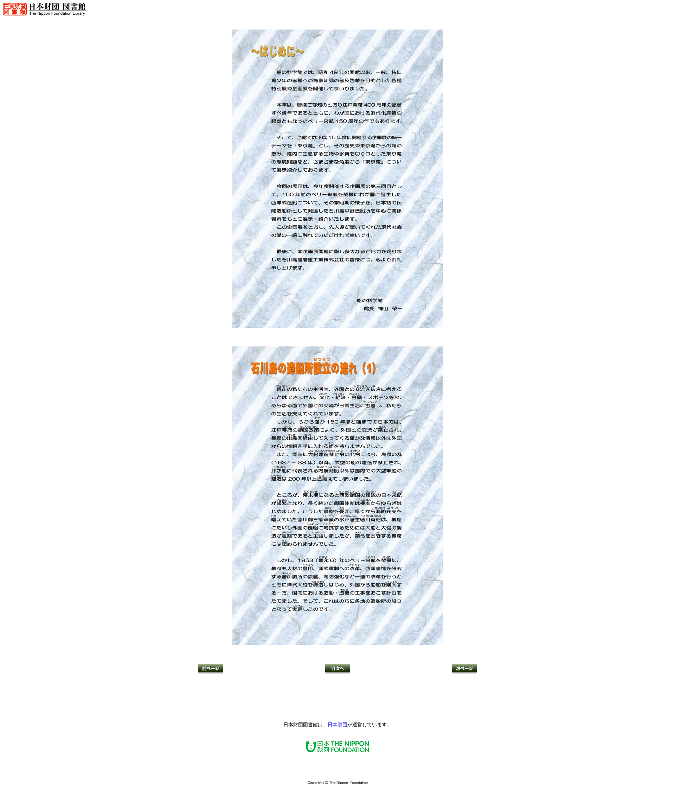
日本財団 (337, 724)
